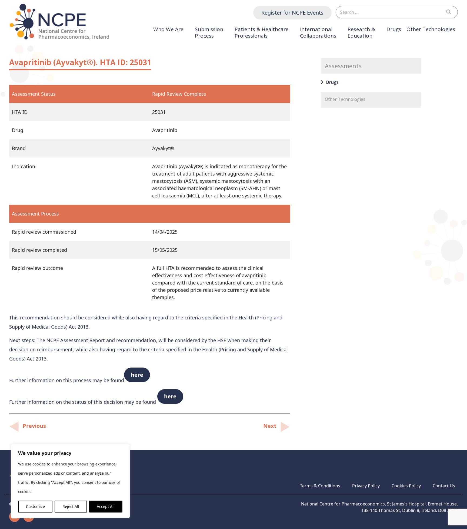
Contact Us (444, 486)
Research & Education (361, 32)
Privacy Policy (366, 486)
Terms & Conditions (320, 486)
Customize (35, 506)
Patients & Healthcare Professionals (262, 32)
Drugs (393, 29)
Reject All (70, 506)
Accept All (106, 506)
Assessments (343, 66)
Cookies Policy (406, 486)
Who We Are (168, 29)
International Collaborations (318, 32)
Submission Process (209, 32)
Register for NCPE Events (292, 12)
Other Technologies (430, 29)
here (137, 374)
